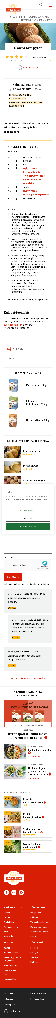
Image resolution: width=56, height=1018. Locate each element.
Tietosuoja (8, 999)
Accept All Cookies (28, 526)
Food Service (14, 1011)
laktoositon (16, 106)
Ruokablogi (9, 922)
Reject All (28, 518)
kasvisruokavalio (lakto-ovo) (26, 102)
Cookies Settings (28, 510)
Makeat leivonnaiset (38, 927)
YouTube (21, 892)
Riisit (6, 974)
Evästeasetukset (37, 999)
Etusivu (11, 17)
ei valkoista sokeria (20, 95)
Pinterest (34, 962)
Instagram (13, 892)
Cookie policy (9, 1004)
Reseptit (22, 17)
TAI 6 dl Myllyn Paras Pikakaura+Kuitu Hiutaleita (34, 179)
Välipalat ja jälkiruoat (39, 922)
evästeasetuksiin (13, 324)
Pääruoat (34, 917)
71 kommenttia (30, 67)
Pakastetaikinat (10, 979)
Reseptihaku (35, 912)
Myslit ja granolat (11, 970)
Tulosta (18, 349)
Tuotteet (7, 917)
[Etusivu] (13, 9)
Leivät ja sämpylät (28, 20)
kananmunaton (17, 98)
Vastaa (12, 608)
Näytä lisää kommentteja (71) (27, 678)
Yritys (6, 931)
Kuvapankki (9, 936)
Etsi (41, 5)
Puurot (33, 936)
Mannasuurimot (10, 965)
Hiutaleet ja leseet (11, 952)
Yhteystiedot (9, 993)
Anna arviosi (40, 57)
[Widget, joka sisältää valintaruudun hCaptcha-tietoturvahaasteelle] (27, 565)
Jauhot (7, 947)
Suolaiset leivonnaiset (39, 17)
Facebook (6, 892)
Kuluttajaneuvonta (11, 927)
